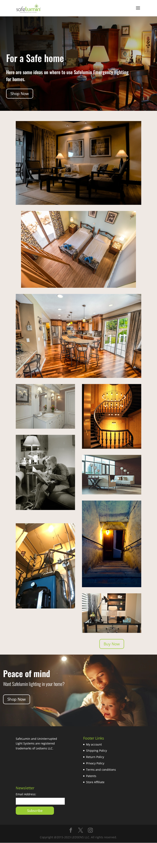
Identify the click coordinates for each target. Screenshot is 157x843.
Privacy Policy (95, 763)
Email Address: (26, 794)
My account (94, 744)
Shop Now (19, 93)
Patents (91, 776)
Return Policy (95, 757)
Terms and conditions (101, 770)
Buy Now (112, 644)
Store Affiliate (95, 782)
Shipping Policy (96, 750)
